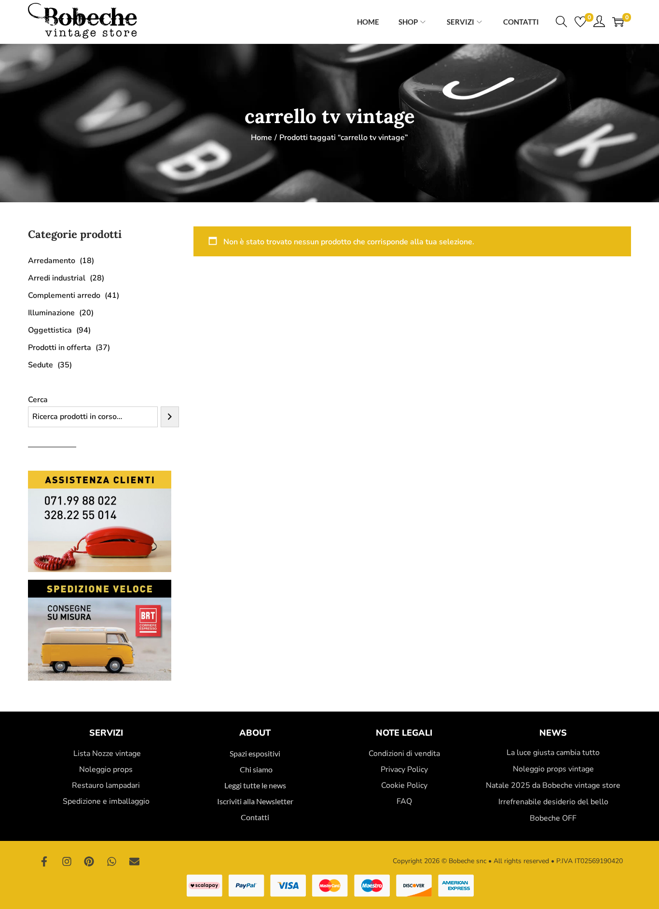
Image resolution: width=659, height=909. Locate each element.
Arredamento (51, 260)
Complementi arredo (64, 295)
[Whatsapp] (112, 861)
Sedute (40, 365)
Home (261, 137)
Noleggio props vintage (553, 769)
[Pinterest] (89, 861)
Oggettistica (50, 330)
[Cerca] (170, 416)
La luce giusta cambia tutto (553, 752)
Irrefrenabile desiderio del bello (553, 802)
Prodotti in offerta (59, 347)
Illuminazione (51, 313)
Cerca (38, 399)
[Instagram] (67, 861)
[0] (580, 22)
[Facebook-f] (44, 861)
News (553, 733)
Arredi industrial (56, 278)
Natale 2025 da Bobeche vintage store (553, 785)
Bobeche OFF (553, 818)
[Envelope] (134, 861)
